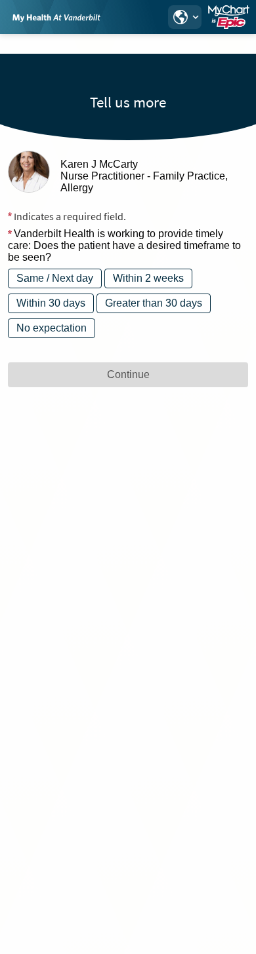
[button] (184, 17)
